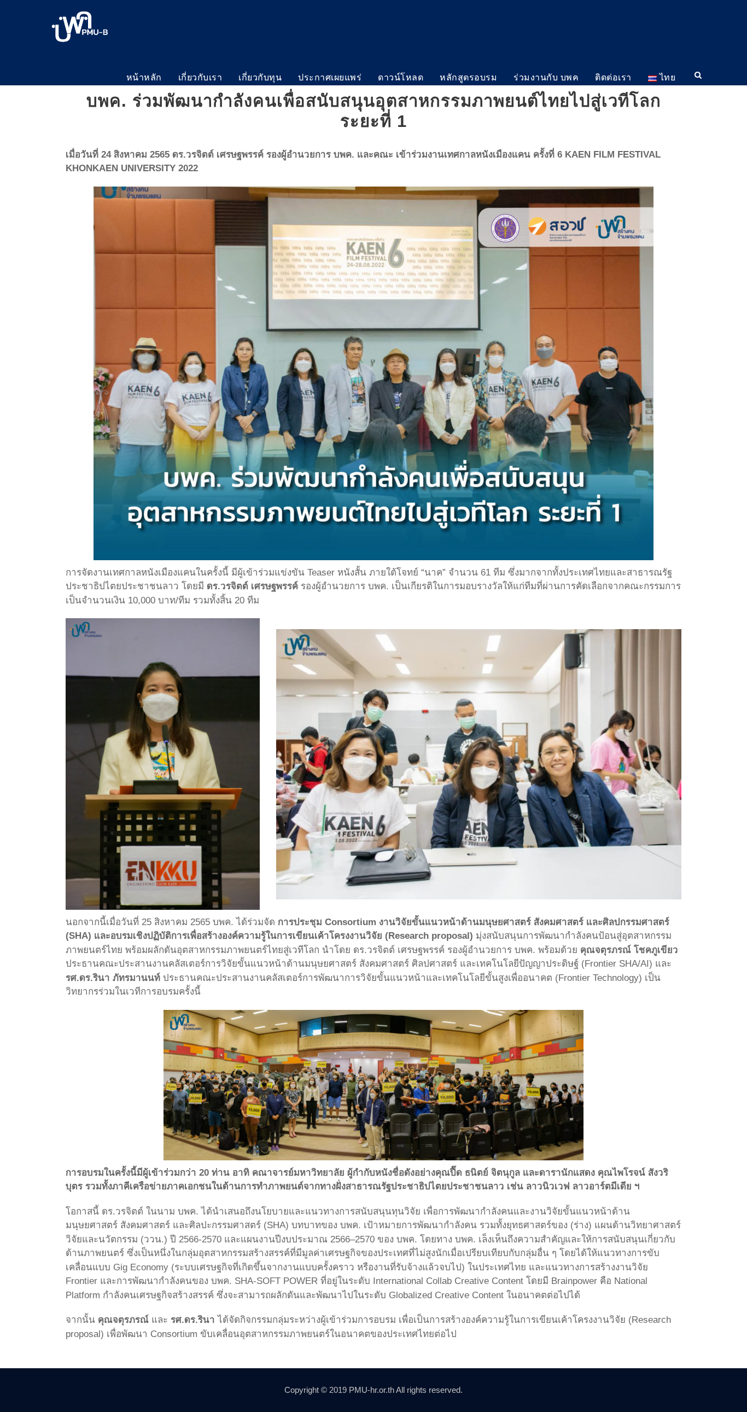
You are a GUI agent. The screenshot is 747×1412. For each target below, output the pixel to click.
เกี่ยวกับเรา (200, 77)
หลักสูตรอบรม (468, 77)
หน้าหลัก (144, 77)
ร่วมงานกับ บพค (546, 77)
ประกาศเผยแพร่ (329, 77)
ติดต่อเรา (613, 77)
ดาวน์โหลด (400, 77)
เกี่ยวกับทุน (260, 77)
